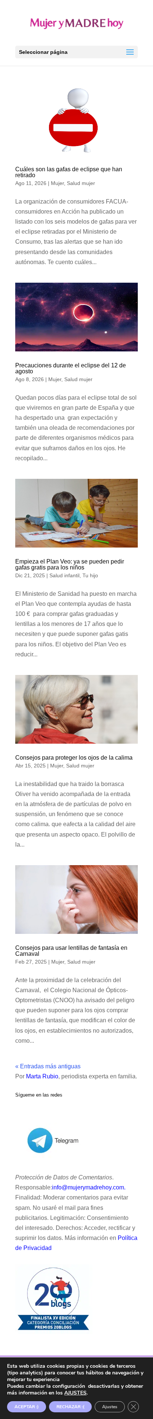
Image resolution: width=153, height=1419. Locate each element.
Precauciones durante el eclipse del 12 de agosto (70, 368)
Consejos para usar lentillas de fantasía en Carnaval (71, 951)
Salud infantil (64, 575)
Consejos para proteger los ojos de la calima (74, 757)
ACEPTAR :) (26, 1407)
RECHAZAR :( (70, 1407)
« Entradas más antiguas (48, 1066)
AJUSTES (75, 1393)
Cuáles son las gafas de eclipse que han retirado (68, 172)
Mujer (57, 183)
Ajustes (109, 1407)
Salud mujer (81, 183)
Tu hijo (90, 575)
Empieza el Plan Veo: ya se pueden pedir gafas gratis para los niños (69, 564)
